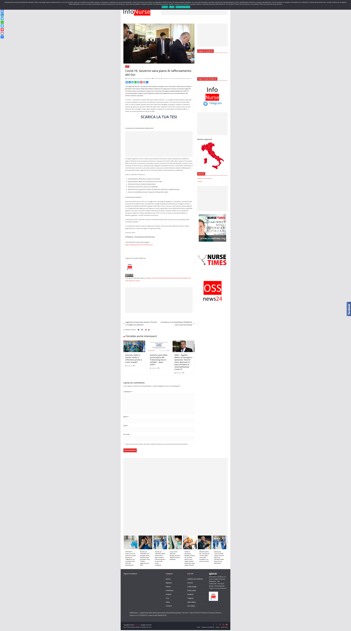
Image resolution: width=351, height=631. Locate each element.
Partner (218, 627)
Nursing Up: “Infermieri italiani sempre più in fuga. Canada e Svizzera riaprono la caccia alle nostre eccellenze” (129, 558)
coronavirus (165, 78)
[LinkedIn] (2, 15)
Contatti (199, 181)
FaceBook (190, 594)
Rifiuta (172, 7)
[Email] (2, 33)
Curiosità (169, 606)
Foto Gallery (191, 606)
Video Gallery (191, 602)
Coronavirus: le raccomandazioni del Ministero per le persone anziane (176, 323)
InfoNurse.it (134, 613)
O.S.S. (167, 598)
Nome (126, 417)
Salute (168, 602)
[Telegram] (2, 18)
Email (125, 426)
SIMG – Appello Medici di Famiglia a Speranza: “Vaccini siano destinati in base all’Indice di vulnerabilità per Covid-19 (183, 362)
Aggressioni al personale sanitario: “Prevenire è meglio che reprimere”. (141, 323)
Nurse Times (224, 627)
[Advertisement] (194, 11)
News (127, 66)
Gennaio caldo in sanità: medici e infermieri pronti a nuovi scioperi (133, 358)
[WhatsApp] (2, 22)
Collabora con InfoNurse (204, 178)
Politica (168, 586)
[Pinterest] (2, 29)
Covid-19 (171, 78)
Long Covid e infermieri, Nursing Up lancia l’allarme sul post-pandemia (144, 555)
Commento (127, 392)
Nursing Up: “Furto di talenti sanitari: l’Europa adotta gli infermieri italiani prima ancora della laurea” (188, 557)
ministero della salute (180, 78)
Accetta (165, 7)
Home (198, 627)
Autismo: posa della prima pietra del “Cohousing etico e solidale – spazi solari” (158, 360)
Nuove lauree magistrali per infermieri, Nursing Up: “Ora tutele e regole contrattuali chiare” (218, 557)
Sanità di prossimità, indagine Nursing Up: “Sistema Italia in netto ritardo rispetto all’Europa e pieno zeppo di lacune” (159, 558)
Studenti (168, 594)
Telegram (190, 598)
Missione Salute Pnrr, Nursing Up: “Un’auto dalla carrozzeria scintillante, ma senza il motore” (174, 556)
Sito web (126, 434)
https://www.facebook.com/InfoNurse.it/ (139, 245)
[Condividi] (2, 37)
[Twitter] (2, 26)
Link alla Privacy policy (182, 7)
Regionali (169, 583)
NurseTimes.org (172, 613)
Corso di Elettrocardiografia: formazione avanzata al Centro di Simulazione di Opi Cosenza (204, 556)
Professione (169, 590)
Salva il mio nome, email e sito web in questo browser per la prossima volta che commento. (157, 444)
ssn (190, 78)
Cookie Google (191, 586)
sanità (187, 78)
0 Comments (157, 78)
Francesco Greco (139, 78)
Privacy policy (191, 590)
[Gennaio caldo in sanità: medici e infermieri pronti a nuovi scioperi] (134, 342)
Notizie (168, 579)
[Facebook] (2, 11)
